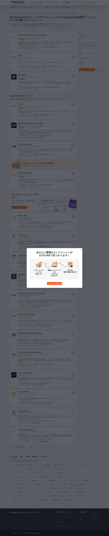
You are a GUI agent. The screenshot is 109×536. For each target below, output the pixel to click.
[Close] (80, 250)
